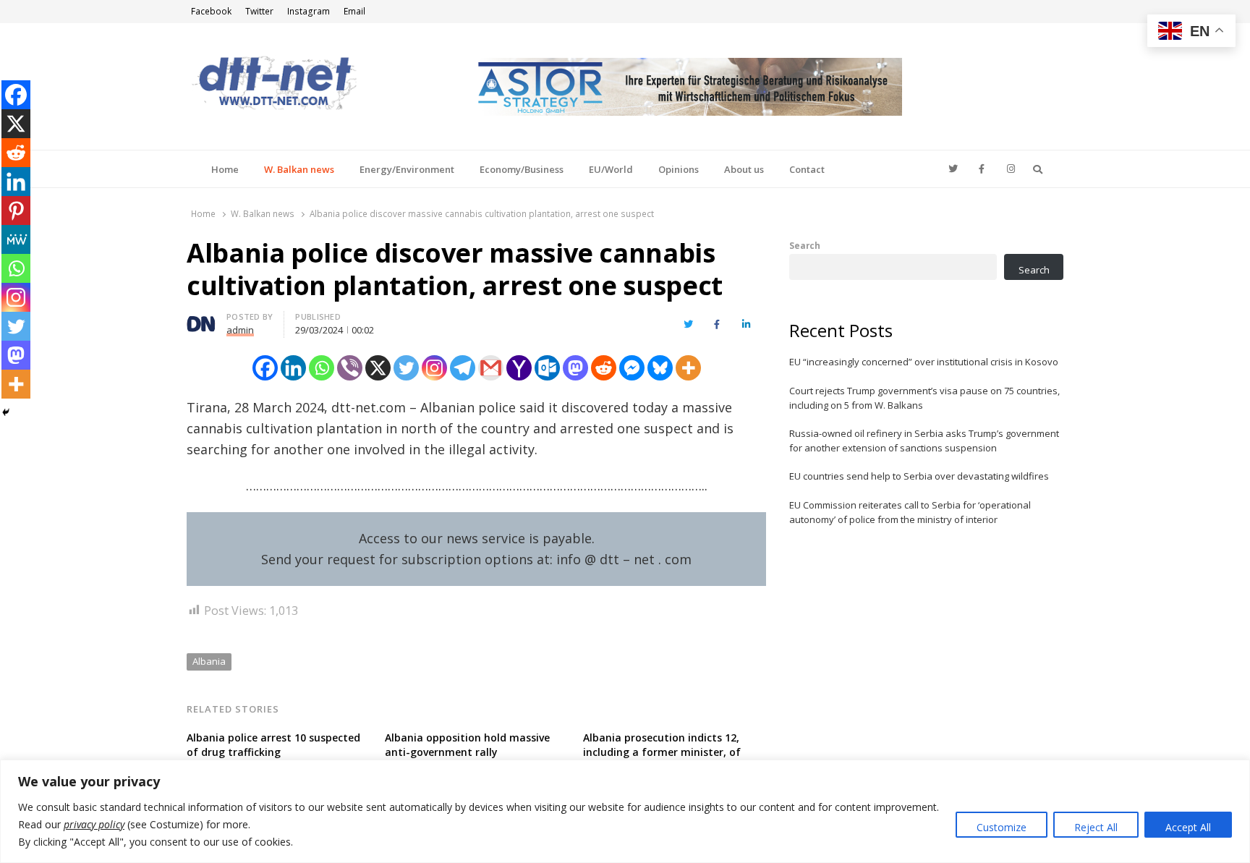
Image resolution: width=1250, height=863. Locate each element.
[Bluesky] (660, 368)
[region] (625, 811)
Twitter (259, 11)
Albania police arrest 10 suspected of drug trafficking (273, 745)
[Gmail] (490, 368)
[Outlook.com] (547, 368)
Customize (1001, 827)
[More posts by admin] (201, 319)
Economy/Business (522, 169)
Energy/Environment (407, 169)
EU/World (611, 169)
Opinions (678, 169)
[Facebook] (265, 368)
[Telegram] (462, 368)
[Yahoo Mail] (519, 368)
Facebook (211, 11)
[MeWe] (15, 239)
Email (354, 11)
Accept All (1188, 827)
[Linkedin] (293, 368)
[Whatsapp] (321, 368)
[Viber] (349, 368)
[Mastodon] (575, 368)
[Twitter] (406, 368)
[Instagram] (434, 368)
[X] (378, 368)
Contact (807, 169)
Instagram (308, 11)
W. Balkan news (299, 169)
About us (744, 169)
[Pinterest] (15, 210)
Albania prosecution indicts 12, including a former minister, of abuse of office (662, 752)
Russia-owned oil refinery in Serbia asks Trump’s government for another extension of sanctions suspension (924, 440)
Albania (209, 661)
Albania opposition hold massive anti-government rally (467, 745)
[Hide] (6, 412)
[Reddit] (603, 368)
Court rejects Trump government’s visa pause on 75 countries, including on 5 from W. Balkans (924, 398)
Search (804, 245)
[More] (688, 368)
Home (225, 169)
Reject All (1096, 827)
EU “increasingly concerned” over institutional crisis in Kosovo (923, 361)
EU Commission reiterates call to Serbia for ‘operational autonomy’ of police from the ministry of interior (910, 512)
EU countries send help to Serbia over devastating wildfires (919, 475)
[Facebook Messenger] (632, 368)
